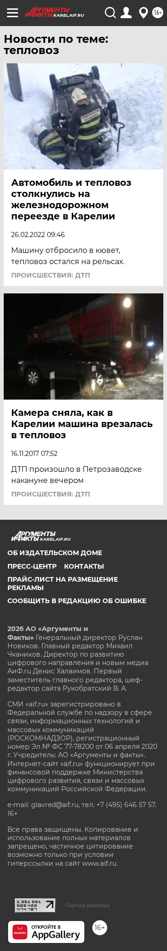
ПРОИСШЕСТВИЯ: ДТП (50, 275)
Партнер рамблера (87, 905)
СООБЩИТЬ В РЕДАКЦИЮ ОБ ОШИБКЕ (76, 601)
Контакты (84, 566)
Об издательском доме (54, 553)
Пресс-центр (32, 566)
